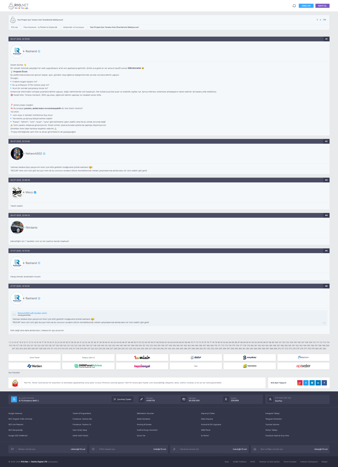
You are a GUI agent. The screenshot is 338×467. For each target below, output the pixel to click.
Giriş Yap (306, 6)
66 (180, 342)
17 (43, 342)
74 (202, 342)
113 (324, 342)
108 (306, 342)
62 (169, 342)
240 (162, 348)
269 (275, 348)
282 (324, 348)
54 (146, 342)
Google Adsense (15, 413)
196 (312, 345)
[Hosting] (196, 357)
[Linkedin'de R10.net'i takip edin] (318, 382)
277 (305, 348)
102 (283, 342)
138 (94, 345)
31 (80, 342)
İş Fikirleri (205, 435)
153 (151, 345)
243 (173, 348)
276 (301, 348)
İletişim (325, 462)
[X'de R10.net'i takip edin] (306, 382)
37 (98, 342)
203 (21, 348)
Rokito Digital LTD (39, 462)
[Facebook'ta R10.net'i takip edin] (324, 382)
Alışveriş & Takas (208, 413)
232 (130, 348)
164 (192, 345)
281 (320, 348)
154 (155, 345)
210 (48, 348)
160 (178, 345)
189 (286, 345)
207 (37, 348)
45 (120, 342)
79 (216, 342)
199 (323, 345)
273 (290, 348)
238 (154, 348)
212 (55, 348)
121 (31, 345)
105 (295, 342)
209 (44, 348)
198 (319, 345)
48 (129, 342)
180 (252, 345)
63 (171, 342)
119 (24, 345)
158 (170, 345)
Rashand (31, 51)
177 (240, 345)
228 (115, 348)
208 (41, 348)
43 (114, 342)
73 (200, 342)
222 (92, 348)
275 (297, 348)
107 (302, 342)
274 (294, 348)
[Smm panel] (88, 366)
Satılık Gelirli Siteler (80, 435)
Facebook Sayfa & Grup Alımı (277, 435)
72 (197, 342)
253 (212, 348)
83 (227, 342)
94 (258, 342)
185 (270, 345)
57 (155, 342)
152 (147, 345)
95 (261, 342)
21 (53, 342)
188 (282, 345)
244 (177, 348)
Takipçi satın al (88, 357)
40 (106, 342)
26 (67, 342)
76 (208, 342)
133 (75, 345)
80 (219, 342)
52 (140, 342)
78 (213, 342)
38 (100, 342)
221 (88, 348)
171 (219, 345)
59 (160, 342)
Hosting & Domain (144, 424)
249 (197, 348)
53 (143, 342)
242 (169, 348)
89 (244, 342)
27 (69, 342)
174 (229, 345)
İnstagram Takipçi (272, 413)
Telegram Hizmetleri (273, 419)
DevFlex (278, 401)
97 (267, 342)
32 (83, 342)
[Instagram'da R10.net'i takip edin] (299, 382)
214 (63, 348)
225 (103, 348)
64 (174, 342)
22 (56, 342)
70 (192, 342)
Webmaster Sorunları (145, 413)
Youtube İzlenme (272, 424)
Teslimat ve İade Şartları (269, 462)
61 (166, 342)
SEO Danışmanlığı (15, 430)
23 (58, 342)
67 (183, 342)
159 (174, 345)
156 (162, 345)
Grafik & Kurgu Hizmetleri (147, 430)
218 (77, 348)
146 (125, 345)
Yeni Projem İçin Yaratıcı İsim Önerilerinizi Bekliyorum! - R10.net (19, 5)
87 (239, 342)
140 (102, 345)
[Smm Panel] (250, 357)
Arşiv (227, 462)
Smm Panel (34, 357)
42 (112, 342)
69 (189, 342)
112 (320, 342)
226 (107, 348)
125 (46, 345)
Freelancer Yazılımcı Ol (82, 424)
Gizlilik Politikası (239, 462)
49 (132, 342)
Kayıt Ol (322, 6)
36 (95, 342)
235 (142, 348)
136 (87, 345)
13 (32, 342)
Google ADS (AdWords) (18, 435)
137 (91, 345)
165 (196, 345)
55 (149, 342)
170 (215, 345)
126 (49, 345)
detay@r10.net (321, 449)
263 (251, 348)
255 (220, 348)
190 (289, 345)
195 (308, 345)
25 (64, 342)
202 (17, 348)
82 (224, 342)
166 (200, 345)
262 (247, 348)
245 (181, 348)
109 (310, 342)
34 (89, 342)
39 (103, 342)
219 (81, 348)
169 (211, 345)
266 (263, 348)
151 (143, 345)
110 (314, 342)
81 (222, 342)
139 (98, 345)
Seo (196, 366)
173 (226, 345)
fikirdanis (31, 227)
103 (287, 342)
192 (297, 345)
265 (259, 348)
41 (109, 342)
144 (117, 345)
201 (13, 348)
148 (132, 345)
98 (270, 342)
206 (33, 348)
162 (185, 345)
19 (48, 342)
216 (70, 348)
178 (244, 345)
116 (13, 345)
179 (248, 345)
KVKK (252, 462)
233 (134, 348)
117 (17, 345)
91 (250, 342)
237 (150, 348)
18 (45, 342)
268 (271, 348)
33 (86, 342)
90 (247, 342)
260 (240, 348)
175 (233, 345)
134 (79, 345)
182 (259, 345)
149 (136, 345)
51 (138, 342)
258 (232, 348)
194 (304, 345)
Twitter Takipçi (271, 430)
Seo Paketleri (14, 372)
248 (193, 348)
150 (140, 345)
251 (204, 348)
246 (185, 348)
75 (205, 342)
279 (313, 348)
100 (276, 342)
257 (228, 348)
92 (253, 342)
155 (159, 345)
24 (61, 342)
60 (163, 342)
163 (189, 345)
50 (135, 342)
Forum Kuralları (290, 462)
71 (194, 342)
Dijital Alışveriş (207, 419)
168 (208, 345)
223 (96, 348)
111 (317, 342)
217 (74, 348)
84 (230, 342)
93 (256, 342)
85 (233, 342)
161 (181, 345)
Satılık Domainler (143, 419)
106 (299, 342)
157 (166, 345)
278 (309, 348)
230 (123, 348)
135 (83, 345)
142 (109, 345)
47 (126, 342)
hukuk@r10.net (240, 449)
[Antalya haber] (250, 366)
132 (72, 345)
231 (126, 348)
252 (208, 348)
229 (119, 348)
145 (121, 345)
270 (279, 348)
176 (237, 345)
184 (267, 345)
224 (100, 348)
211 (52, 348)
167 (204, 345)
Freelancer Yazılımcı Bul (82, 419)
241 (165, 348)
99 (273, 342)
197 (316, 345)
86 (236, 342)
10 (25, 342)
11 (27, 342)
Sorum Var (141, 435)
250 (201, 348)
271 (282, 348)
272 (286, 348)
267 (267, 348)
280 (317, 348)
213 (59, 348)
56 (152, 342)
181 (255, 345)
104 (291, 342)
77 (211, 342)
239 (158, 348)
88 (241, 342)
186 (274, 345)
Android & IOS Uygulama (211, 424)
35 (92, 342)
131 (68, 345)
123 (38, 345)
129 (60, 345)
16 (40, 342)
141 (106, 345)
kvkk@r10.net (160, 449)
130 (64, 345)
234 (138, 348)
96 (264, 342)
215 (66, 348)
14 (35, 342)
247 (189, 348)
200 (327, 345)
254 (216, 348)
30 (78, 342)
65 (177, 342)
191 (293, 345)
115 (10, 345)
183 (263, 345)
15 (37, 342)
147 (128, 345)
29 (75, 342)
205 (29, 348)
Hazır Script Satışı (80, 430)
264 (255, 348)
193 (300, 345)
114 (327, 342)
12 (29, 342)
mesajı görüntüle (24, 315)
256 (224, 348)
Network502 (34, 153)
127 (53, 345)
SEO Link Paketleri (15, 424)
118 (20, 345)
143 (113, 345)
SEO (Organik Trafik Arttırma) (20, 419)
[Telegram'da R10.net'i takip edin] (312, 382)
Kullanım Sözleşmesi (309, 462)
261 (244, 348)
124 (42, 345)
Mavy (29, 192)
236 (146, 348)
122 (35, 345)
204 (25, 348)
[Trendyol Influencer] (142, 357)
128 (57, 345)
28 (72, 342)
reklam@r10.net (78, 449)
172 (222, 345)
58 (157, 342)
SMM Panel (205, 430)
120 (28, 345)
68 (186, 342)
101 (280, 342)
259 (236, 348)
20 (50, 342)
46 (123, 342)
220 (85, 348)
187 (278, 345)
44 (117, 342)
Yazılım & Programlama (82, 413)
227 (111, 348)
